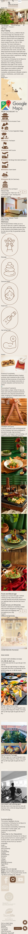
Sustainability (5, 851)
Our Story (4, 850)
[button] (25, 192)
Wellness (3, 861)
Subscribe (4, 847)
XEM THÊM (4, 721)
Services (3, 926)
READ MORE (5, 220)
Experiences (4, 864)
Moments (4, 856)
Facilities (3, 853)
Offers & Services (13, 4)
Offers (3, 865)
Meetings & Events (6, 862)
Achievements (5, 854)
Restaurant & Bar (6, 925)
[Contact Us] (25, 928)
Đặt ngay (3, 28)
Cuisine (3, 859)
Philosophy (4, 928)
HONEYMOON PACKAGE (10, 650)
